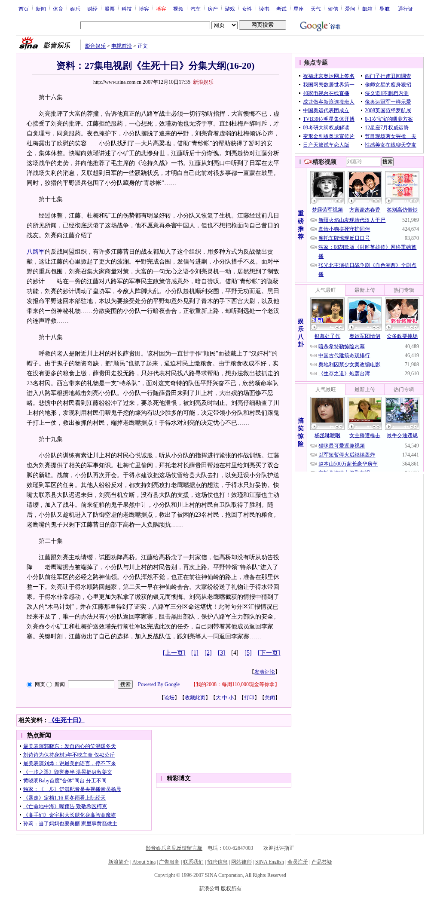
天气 (316, 8)
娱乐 (75, 8)
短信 (333, 8)
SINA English (269, 862)
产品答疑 (322, 862)
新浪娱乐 (203, 82)
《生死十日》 (67, 720)
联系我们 (193, 862)
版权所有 (231, 889)
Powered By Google (159, 684)
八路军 (36, 251)
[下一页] (269, 653)
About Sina (144, 862)
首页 (23, 8)
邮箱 (367, 8)
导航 (384, 8)
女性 (247, 8)
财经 (92, 8)
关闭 (270, 698)
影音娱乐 (95, 46)
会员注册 (297, 862)
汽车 (195, 8)
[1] (195, 653)
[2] (208, 653)
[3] (221, 653)
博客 (144, 8)
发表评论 (264, 672)
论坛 (169, 698)
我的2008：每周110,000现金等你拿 (235, 684)
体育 (58, 8)
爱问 (350, 8)
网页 (40, 684)
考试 (281, 8)
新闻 (41, 8)
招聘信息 (217, 862)
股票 (109, 8)
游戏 (230, 8)
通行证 (405, 8)
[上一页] (174, 653)
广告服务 (169, 862)
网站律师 (241, 862)
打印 (249, 698)
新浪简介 (118, 862)
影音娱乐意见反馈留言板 (174, 848)
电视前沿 (121, 46)
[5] (248, 653)
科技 (127, 8)
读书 (264, 8)
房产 (213, 8)
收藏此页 (195, 698)
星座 (298, 8)
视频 (178, 8)
